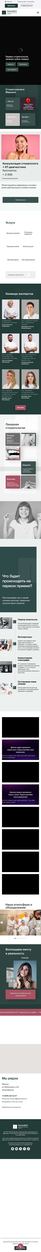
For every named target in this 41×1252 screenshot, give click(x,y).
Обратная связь (22, 1)
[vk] (24, 1150)
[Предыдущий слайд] (1, 922)
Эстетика (11, 479)
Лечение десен (10, 436)
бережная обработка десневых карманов (13, 441)
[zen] (12, 1150)
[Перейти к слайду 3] (18, 938)
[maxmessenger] (28, 1150)
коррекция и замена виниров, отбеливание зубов (13, 484)
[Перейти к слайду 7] (25, 938)
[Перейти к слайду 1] (15, 938)
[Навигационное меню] (38, 12)
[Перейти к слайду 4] (20, 938)
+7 (3, 1096)
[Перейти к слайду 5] (22, 938)
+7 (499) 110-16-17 (27, 6)
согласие (33, 1241)
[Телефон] (7, 1114)
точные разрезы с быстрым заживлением (27, 470)
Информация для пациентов (11, 1107)
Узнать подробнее (28, 109)
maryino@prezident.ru (18, 1099)
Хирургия (26, 465)
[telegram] (20, 1150)
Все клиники (30, 1)
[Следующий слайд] (39, 922)
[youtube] (16, 1150)
